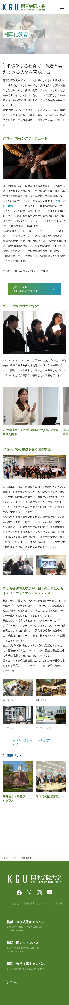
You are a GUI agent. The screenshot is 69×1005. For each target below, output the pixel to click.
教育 (14, 857)
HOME (5, 857)
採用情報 (57, 903)
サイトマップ (45, 903)
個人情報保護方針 (28, 903)
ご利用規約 (12, 903)
